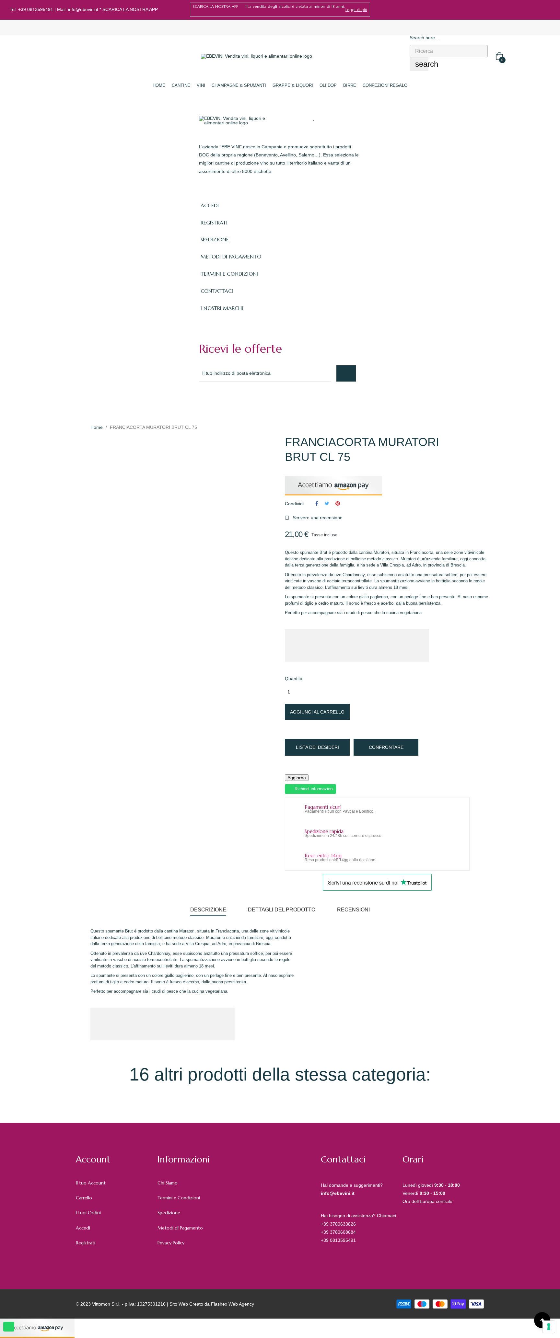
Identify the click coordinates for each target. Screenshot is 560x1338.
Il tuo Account (91, 1183)
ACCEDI (210, 205)
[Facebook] (538, 9)
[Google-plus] (231, 399)
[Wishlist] (314, 118)
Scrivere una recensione (314, 517)
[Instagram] (548, 9)
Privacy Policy (171, 1243)
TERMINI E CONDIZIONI (229, 273)
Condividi (316, 503)
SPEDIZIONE (215, 239)
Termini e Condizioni (179, 1198)
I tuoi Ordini (88, 1213)
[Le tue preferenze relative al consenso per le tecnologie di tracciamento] (548, 1327)
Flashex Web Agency (232, 1304)
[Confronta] (326, 118)
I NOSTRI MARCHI (222, 308)
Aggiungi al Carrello (317, 712)
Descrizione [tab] (208, 909)
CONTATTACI (217, 291)
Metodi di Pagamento (180, 1228)
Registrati (85, 1243)
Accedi (83, 1228)
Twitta (326, 503)
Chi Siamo (168, 1183)
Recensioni (353, 909)
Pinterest (337, 503)
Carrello (84, 1198)
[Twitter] (216, 399)
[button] (356, 9)
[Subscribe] (346, 373)
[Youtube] (259, 399)
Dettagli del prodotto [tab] (281, 909)
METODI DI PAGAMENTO (231, 256)
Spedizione (169, 1213)
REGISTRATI (214, 222)
